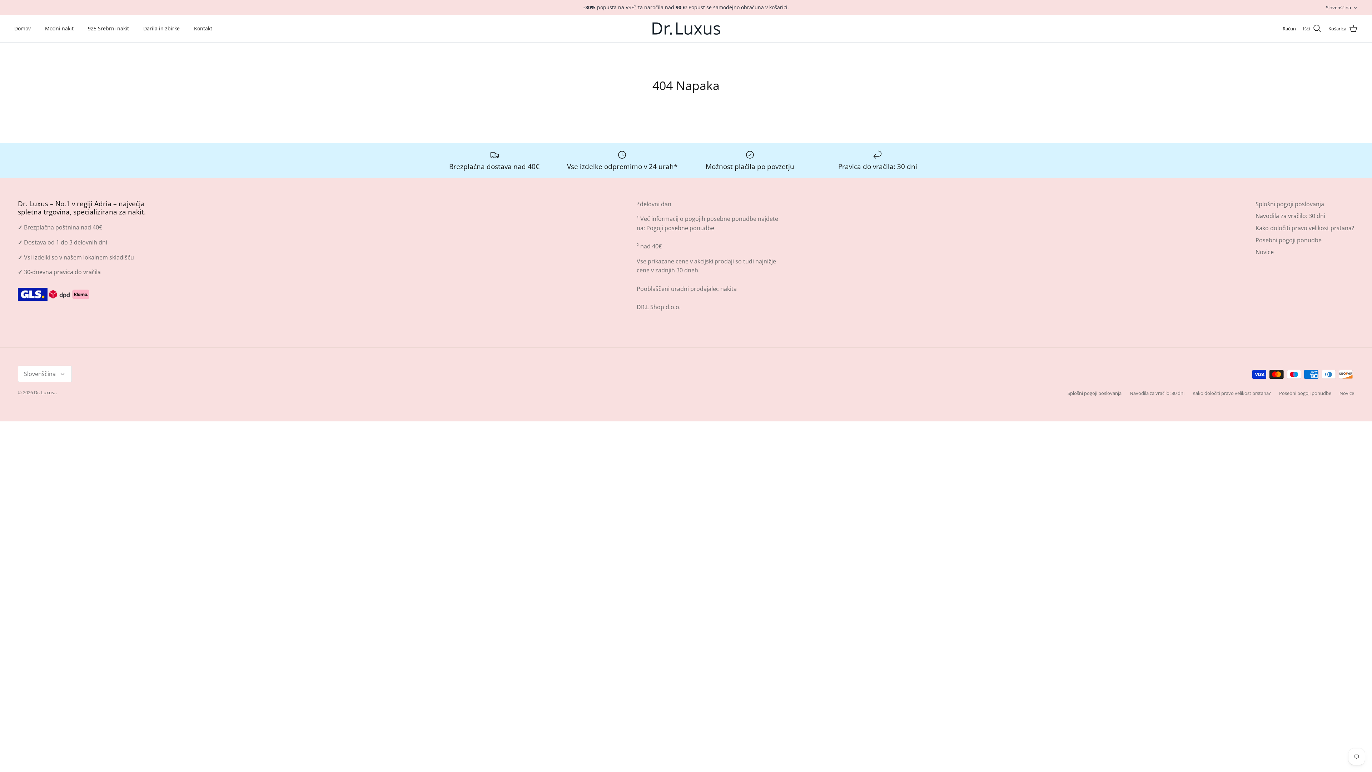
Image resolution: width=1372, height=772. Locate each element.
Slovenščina (1338, 7)
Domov (22, 28)
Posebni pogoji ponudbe (1289, 240)
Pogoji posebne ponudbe (680, 228)
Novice (1265, 252)
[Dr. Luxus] (686, 28)
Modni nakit (59, 28)
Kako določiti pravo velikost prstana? (1305, 228)
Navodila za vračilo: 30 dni (1290, 216)
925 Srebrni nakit (108, 28)
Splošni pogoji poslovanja (1290, 204)
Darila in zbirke (161, 28)
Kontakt (203, 28)
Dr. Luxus (44, 392)
